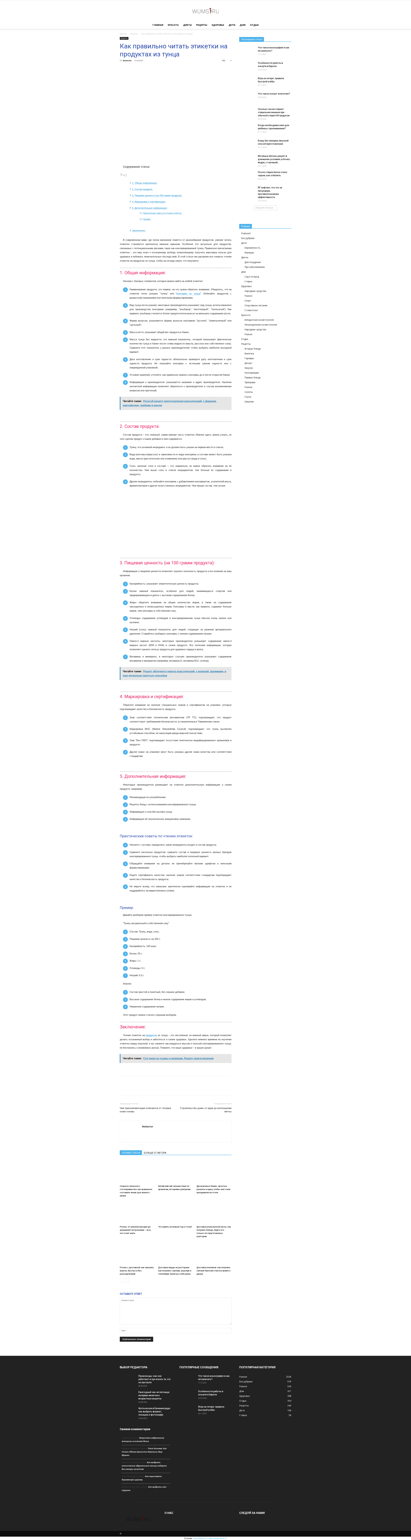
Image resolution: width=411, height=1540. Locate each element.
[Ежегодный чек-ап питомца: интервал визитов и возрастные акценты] (128, 1396)
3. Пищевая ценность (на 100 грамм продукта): (157, 195)
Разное (248, 295)
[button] (287, 25)
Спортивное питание (256, 305)
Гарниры (249, 358)
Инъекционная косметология (261, 324)
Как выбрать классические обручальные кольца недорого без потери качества (144, 1465)
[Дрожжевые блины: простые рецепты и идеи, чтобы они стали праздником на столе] (214, 1171)
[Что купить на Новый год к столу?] (175, 1212)
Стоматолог (251, 310)
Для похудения (253, 262)
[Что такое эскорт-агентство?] (247, 97)
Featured (245, 233)
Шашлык (249, 401)
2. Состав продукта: (142, 189)
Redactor (127, 60)
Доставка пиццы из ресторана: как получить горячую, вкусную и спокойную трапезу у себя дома (174, 1270)
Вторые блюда (253, 348)
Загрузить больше (264, 207)
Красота (173, 24)
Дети (232, 24)
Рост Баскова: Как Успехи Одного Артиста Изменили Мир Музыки (144, 1452)
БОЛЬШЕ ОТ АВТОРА (155, 1153)
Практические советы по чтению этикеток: (162, 213)
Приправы (250, 382)
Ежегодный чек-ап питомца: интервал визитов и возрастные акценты (154, 1395)
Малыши (249, 252)
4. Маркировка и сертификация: (149, 202)
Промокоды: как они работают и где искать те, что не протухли (154, 1379)
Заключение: (139, 230)
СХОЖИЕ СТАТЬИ (131, 1153)
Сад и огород (252, 276)
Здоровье (218, 24)
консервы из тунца (188, 293)
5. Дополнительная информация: (149, 208)
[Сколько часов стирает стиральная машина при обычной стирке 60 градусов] (247, 113)
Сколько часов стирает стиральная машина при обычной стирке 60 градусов (273, 112)
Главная (158, 24)
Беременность (252, 247)
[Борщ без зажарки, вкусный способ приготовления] (247, 144)
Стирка (248, 281)
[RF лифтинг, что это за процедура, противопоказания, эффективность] (247, 191)
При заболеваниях (255, 266)
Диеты (187, 24)
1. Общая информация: (144, 183)
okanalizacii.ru (200, 1538)
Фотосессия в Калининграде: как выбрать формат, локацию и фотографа (154, 1411)
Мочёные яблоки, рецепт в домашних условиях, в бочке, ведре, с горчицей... (274, 159)
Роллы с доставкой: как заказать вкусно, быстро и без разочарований (137, 1270)
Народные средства (255, 290)
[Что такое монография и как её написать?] (247, 51)
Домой (123, 33)
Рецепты (201, 24)
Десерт (248, 363)
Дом (242, 24)
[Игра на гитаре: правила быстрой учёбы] (247, 82)
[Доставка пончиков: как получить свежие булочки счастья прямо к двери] (214, 1253)
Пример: (147, 219)
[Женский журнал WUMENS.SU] (205, 11)
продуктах (151, 1035)
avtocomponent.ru (217, 1538)
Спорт (248, 300)
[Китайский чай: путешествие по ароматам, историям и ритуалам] (175, 1171)
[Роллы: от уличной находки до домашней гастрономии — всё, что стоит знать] (137, 1212)
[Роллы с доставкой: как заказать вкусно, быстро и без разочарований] (137, 1253)
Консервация (252, 372)
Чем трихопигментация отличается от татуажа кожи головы (145, 1110)
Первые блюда (253, 377)
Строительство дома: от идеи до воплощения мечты (206, 1110)
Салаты (249, 391)
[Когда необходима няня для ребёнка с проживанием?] (247, 129)
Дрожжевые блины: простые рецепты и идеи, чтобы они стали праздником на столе (213, 1189)
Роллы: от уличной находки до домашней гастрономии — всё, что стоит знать (135, 1230)
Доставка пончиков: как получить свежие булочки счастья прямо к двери (213, 1270)
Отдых (254, 24)
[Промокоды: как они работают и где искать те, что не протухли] (128, 1380)
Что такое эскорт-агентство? (274, 93)
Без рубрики (247, 238)
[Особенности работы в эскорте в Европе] (247, 67)
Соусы (248, 396)
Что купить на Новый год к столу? (175, 1227)
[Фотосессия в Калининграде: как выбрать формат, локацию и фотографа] (128, 1412)
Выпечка (249, 353)
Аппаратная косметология (259, 319)
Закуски (249, 367)
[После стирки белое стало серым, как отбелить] (247, 176)
